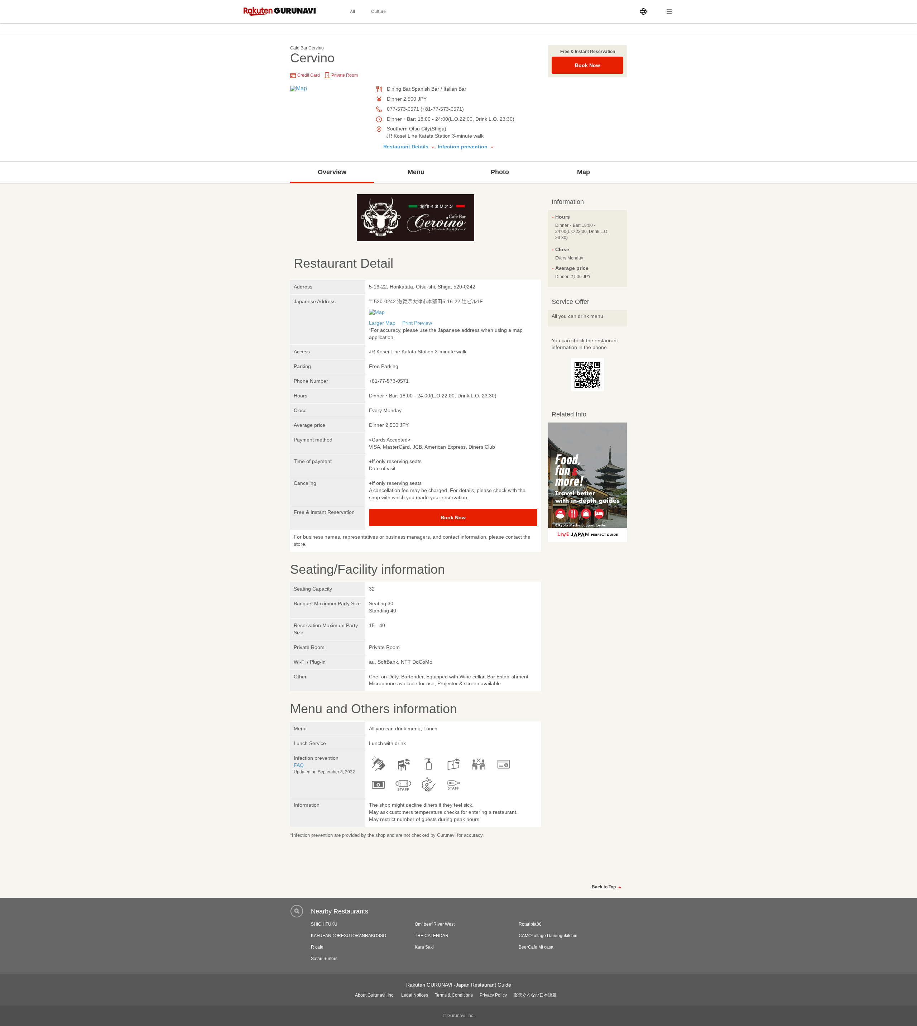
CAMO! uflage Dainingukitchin (548, 935)
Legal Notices (414, 995)
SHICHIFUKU (324, 924)
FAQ (299, 765)
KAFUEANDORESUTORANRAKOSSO (348, 935)
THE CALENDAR (431, 935)
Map (583, 172)
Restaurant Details (406, 146)
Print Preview (417, 323)
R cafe (317, 947)
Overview (332, 172)
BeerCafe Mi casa (536, 947)
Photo (500, 172)
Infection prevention (463, 146)
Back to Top (604, 886)
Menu (416, 172)
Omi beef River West (435, 924)
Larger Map (382, 323)
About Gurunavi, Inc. (374, 995)
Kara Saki (424, 947)
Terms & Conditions (454, 995)
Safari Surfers (324, 958)
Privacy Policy (493, 995)
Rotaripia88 (530, 924)
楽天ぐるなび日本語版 (535, 995)
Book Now (587, 65)
